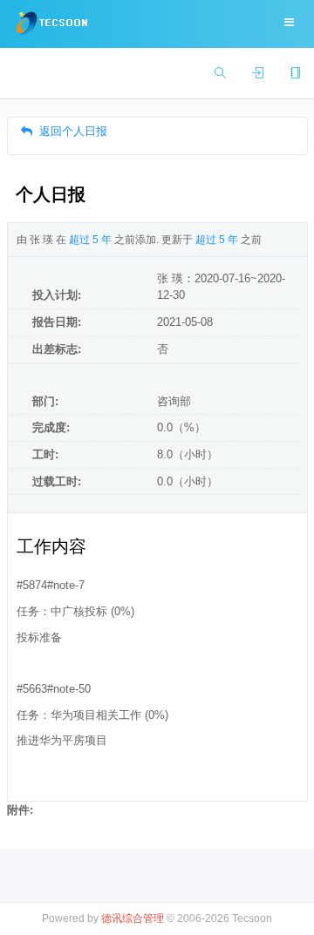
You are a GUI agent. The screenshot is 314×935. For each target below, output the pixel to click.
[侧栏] (295, 73)
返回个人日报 (73, 131)
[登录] (257, 73)
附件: (20, 809)
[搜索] (220, 73)
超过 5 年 (90, 240)
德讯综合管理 (132, 918)
